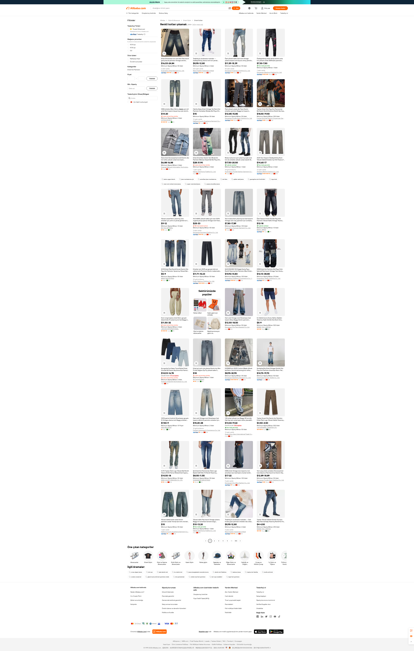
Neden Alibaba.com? (137, 592)
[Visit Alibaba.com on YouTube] (275, 616)
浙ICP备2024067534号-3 (262, 648)
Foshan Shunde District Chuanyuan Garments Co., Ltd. (271, 118)
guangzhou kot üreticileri (257, 179)
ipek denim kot (163, 572)
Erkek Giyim (187, 20)
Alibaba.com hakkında (138, 587)
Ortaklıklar (259, 608)
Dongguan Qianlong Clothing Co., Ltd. (269, 72)
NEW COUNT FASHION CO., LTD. (172, 480)
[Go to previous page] (206, 541)
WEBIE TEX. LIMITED (264, 327)
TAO (223, 641)
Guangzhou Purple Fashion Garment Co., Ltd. (239, 171)
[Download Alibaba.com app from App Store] (260, 631)
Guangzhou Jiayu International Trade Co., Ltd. (239, 434)
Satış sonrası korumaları (170, 604)
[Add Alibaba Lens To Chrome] (159, 631)
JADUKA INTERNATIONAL (170, 329)
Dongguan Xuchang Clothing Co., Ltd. (205, 232)
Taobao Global (216, 641)
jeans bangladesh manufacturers (199, 572)
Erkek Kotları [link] (198, 20)
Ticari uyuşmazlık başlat (233, 600)
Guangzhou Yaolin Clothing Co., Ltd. (268, 278)
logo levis (274, 179)
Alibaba (162, 20)
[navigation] (142, 281)
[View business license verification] (226, 648)
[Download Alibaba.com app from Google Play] (276, 631)
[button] (229, 8)
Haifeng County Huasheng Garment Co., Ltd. (207, 121)
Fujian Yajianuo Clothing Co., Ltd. (203, 281)
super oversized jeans (193, 184)
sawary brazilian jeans (213, 184)
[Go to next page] (240, 541)
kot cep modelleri (217, 577)
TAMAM (152, 79)
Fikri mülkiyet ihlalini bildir (233, 608)
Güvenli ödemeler (168, 592)
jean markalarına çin (187, 179)
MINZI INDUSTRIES (167, 278)
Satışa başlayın (261, 596)
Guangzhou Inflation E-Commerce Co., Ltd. (239, 278)
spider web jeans (239, 179)
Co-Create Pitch (135, 596)
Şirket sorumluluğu (136, 600)
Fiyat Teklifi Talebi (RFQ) (201, 598)
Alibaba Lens (141, 631)
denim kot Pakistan (220, 572)
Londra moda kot (136, 577)
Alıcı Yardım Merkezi (231, 592)
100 (236, 541)
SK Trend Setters (198, 379)
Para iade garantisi (168, 596)
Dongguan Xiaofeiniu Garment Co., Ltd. (238, 378)
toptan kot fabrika (252, 572)
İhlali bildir (228, 612)
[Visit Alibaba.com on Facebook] (257, 616)
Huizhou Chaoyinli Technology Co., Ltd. (174, 381)
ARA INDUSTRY (166, 427)
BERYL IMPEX (261, 230)
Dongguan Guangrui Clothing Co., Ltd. (237, 71)
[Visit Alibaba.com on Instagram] (270, 616)
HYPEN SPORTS (166, 120)
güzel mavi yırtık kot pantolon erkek (158, 577)
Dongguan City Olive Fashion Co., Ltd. (237, 483)
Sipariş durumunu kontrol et (265, 600)
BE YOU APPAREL (167, 228)
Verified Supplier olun (263, 604)
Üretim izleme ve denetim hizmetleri (174, 608)
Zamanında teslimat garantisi (171, 600)
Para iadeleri (229, 604)
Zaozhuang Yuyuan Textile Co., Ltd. (268, 378)
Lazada (207, 641)
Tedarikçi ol (260, 592)
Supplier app (203, 631)
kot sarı (150, 572)
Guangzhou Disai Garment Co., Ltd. (172, 71)
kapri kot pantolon (233, 577)
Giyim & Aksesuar (174, 20)
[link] (411, 630)
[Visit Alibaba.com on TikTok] (279, 616)
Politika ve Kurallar (168, 612)
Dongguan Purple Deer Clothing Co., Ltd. (238, 118)
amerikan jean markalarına (208, 179)
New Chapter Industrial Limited (203, 71)
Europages (238, 641)
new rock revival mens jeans (172, 184)
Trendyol (230, 641)
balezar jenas (237, 572)
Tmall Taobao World (196, 641)
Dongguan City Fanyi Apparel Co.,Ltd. (237, 327)
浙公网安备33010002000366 (242, 648)
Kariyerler (133, 604)
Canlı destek (229, 596)
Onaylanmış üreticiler (200, 594)
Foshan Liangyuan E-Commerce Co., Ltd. (206, 430)
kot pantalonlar (180, 577)
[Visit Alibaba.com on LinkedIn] (262, 616)
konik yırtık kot (268, 572)
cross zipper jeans (136, 572)
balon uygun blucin (169, 179)
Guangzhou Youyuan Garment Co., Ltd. (238, 228)
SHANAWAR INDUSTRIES (201, 480)
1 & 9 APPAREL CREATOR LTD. (267, 427)
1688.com (185, 641)
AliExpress (176, 641)
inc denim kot (178, 572)
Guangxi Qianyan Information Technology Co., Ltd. (175, 167)
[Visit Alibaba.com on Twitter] (266, 616)
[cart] (256, 8)
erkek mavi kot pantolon (198, 577)
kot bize (225, 179)
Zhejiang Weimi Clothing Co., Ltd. (268, 171)
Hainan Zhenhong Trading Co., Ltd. (204, 171)
